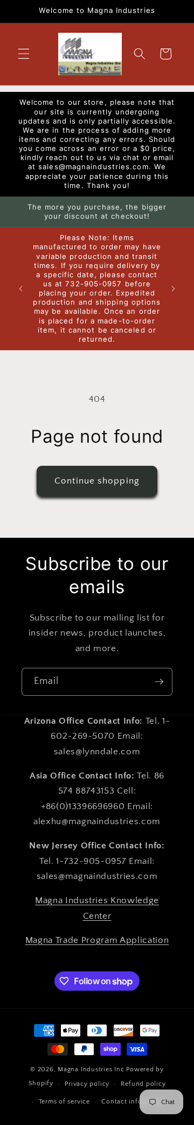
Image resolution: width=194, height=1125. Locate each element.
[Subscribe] (159, 682)
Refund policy (143, 1083)
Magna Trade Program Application (97, 940)
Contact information (134, 1101)
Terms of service (64, 1101)
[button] (24, 54)
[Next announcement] (173, 288)
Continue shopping (97, 481)
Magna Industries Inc (91, 1069)
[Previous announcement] (21, 288)
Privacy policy (87, 1083)
